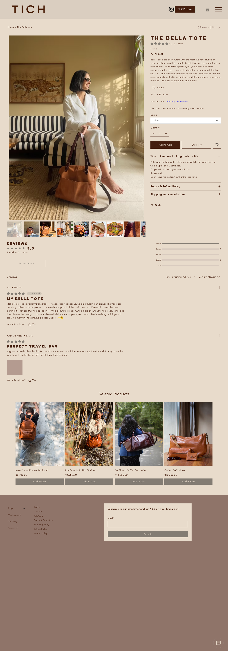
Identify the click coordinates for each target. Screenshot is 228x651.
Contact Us (13, 528)
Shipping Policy (41, 524)
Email (111, 517)
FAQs (37, 507)
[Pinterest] (159, 205)
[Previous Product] (11, 434)
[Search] (187, 9)
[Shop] (24, 508)
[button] (207, 9)
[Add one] (166, 133)
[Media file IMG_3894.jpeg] (14, 367)
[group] (114, 443)
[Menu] (218, 9)
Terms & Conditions (43, 520)
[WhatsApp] (152, 205)
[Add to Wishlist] (217, 145)
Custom (38, 511)
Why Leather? (14, 515)
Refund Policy (40, 533)
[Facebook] (155, 205)
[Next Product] (217, 434)
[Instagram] (171, 9)
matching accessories (176, 101)
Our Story (12, 521)
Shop (10, 508)
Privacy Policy (40, 529)
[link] (166, 43)
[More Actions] (219, 287)
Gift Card (38, 515)
